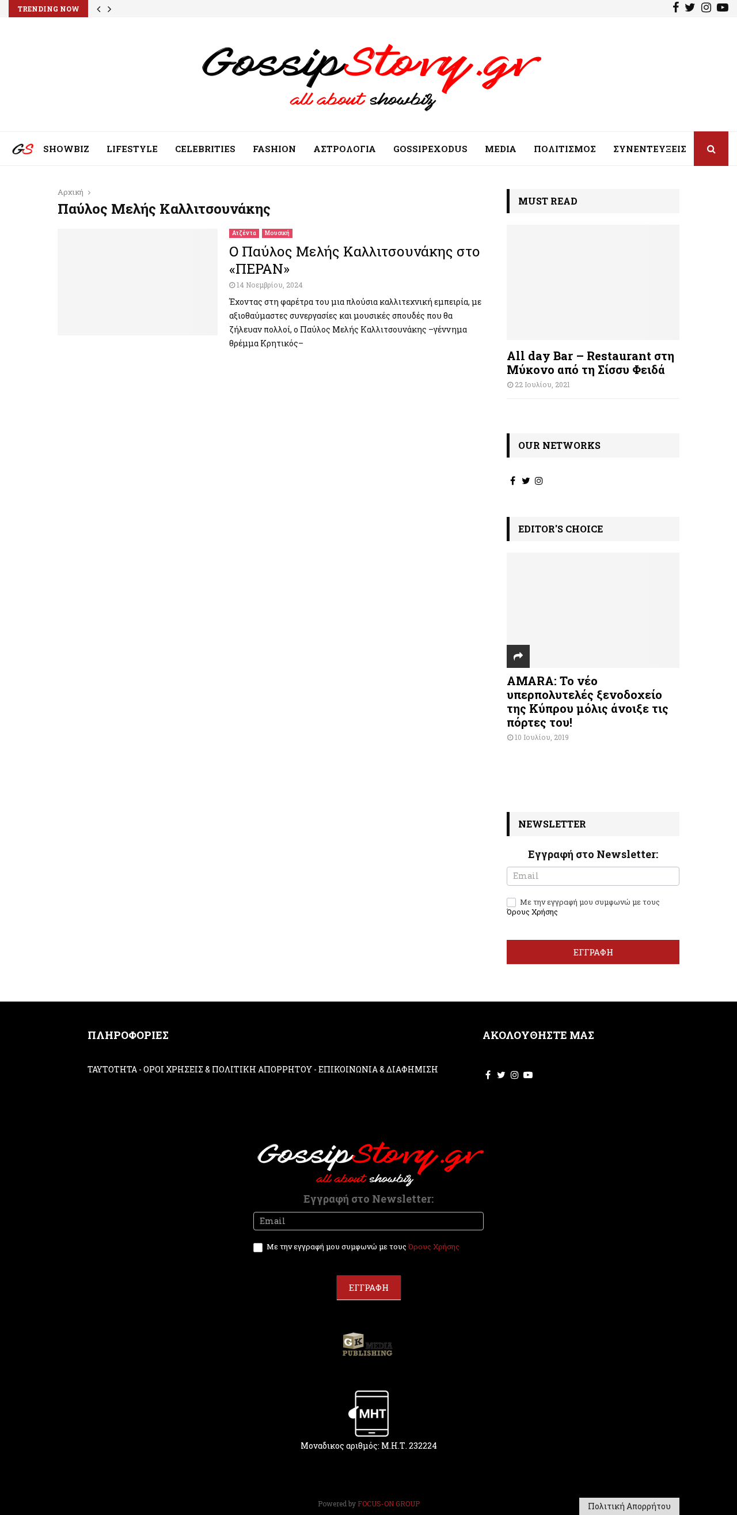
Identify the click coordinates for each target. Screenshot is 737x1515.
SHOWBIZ (66, 148)
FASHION (274, 148)
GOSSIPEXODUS (430, 148)
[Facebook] (676, 8)
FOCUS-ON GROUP (389, 1503)
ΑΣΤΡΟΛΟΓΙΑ (344, 148)
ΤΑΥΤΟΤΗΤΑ (112, 1069)
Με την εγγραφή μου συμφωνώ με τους (583, 907)
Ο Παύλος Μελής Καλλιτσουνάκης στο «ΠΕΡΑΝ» (354, 260)
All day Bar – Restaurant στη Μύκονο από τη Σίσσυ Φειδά (590, 362)
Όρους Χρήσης (532, 911)
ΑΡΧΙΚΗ (14, 151)
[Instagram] (706, 8)
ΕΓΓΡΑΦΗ (593, 952)
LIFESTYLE (132, 148)
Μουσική (277, 233)
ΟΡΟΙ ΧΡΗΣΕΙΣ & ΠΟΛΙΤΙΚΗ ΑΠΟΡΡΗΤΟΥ (227, 1069)
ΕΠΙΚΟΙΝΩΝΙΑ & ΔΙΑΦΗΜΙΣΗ (378, 1069)
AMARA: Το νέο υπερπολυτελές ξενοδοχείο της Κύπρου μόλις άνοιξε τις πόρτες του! (587, 701)
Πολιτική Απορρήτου (629, 1506)
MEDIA (500, 148)
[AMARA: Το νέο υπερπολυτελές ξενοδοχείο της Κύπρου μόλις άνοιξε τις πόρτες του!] (593, 610)
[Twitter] (690, 8)
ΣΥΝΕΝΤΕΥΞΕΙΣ (649, 148)
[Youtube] (722, 8)
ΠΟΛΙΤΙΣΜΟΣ (565, 148)
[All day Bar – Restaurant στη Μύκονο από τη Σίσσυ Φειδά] (593, 282)
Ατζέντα (244, 233)
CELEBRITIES (205, 148)
